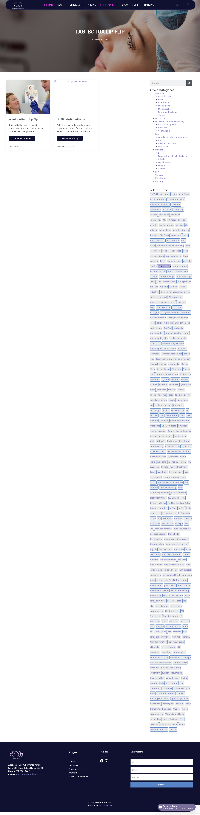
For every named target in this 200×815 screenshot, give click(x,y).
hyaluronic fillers (158, 456)
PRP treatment (172, 611)
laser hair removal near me (170, 482)
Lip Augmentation (158, 508)
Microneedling (165, 109)
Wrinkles (154, 724)
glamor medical (157, 431)
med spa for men (163, 528)
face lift (172, 389)
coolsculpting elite (159, 338)
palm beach (170, 585)
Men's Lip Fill (173, 534)
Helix (152, 441)
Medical (159, 149)
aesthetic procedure (160, 204)
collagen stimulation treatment (176, 312)
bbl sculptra (165, 230)
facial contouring (158, 400)
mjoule (153, 549)
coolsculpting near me (173, 343)
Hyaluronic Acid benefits (178, 451)
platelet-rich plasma (173, 595)
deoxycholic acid (158, 364)
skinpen (186, 637)
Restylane (155, 621)
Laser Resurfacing (168, 487)
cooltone (182, 348)
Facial (170, 395)
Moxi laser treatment (172, 554)
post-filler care (174, 600)
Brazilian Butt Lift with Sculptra (172, 156)
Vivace (161, 115)
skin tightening (169, 647)
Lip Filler (172, 508)
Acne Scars (184, 194)
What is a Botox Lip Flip (23, 119)
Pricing (91, 4)
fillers (182, 415)
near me (154, 559)
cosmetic (154, 353)
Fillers (160, 99)
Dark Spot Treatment (166, 359)
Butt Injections (184, 281)
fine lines (164, 420)
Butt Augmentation (166, 281)
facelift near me (158, 395)
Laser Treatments (78, 776)
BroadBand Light (167, 276)
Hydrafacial (173, 456)
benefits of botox (181, 230)
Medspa (179, 523)
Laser (157, 134)
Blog (125, 4)
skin (169, 631)
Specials (48, 5)
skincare (177, 631)
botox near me (180, 266)
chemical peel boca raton (162, 302)
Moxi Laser (163, 146)
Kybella (161, 159)
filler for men (172, 415)
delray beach (184, 359)
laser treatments (158, 497)
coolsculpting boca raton (177, 333)
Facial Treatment (163, 405)
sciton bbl (174, 621)
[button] (177, 5)
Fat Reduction (177, 410)
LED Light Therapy (176, 497)
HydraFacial (163, 102)
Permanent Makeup (167, 112)
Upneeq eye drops (179, 698)
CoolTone (162, 127)
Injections (161, 462)
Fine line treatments (179, 420)
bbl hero (179, 225)
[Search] (189, 83)
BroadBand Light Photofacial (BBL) (174, 137)
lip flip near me (169, 513)
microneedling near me (177, 544)
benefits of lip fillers (159, 235)
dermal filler (174, 364)
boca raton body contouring (170, 245)
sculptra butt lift (173, 626)
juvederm (154, 467)
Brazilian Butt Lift (158, 271)
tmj (181, 683)
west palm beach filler (173, 719)
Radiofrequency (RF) (173, 616)
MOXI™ (187, 554)
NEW (59, 4)
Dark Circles (161, 118)
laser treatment (178, 492)
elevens (185, 379)
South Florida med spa (161, 662)
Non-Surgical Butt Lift (174, 564)
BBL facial (171, 220)
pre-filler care (162, 606)
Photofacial (155, 595)
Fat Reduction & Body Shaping (169, 121)
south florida (179, 652)
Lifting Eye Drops (158, 503)
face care (161, 389)
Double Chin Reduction (167, 374)
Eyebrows (173, 384)
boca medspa (172, 240)
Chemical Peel (165, 96)
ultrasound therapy (166, 693)
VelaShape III (164, 131)
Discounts (176, 369)
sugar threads (172, 678)
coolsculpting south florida (163, 348)
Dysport (165, 379)
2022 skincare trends (160, 194)
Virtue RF (180, 703)
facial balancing (182, 395)
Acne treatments (176, 199)
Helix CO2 (162, 140)
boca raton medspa (171, 250)
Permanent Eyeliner (159, 590)
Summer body (157, 683)
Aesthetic (159, 93)
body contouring (173, 256)
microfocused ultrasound (176, 539)
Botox (161, 153)
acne (174, 194)
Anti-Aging (164, 214)
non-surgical (156, 564)
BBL (164, 220)
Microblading (164, 105)
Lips (159, 518)
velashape (155, 703)
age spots (167, 209)
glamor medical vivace (161, 436)
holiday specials (174, 441)
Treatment (155, 688)
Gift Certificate (169, 425)
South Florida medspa (180, 657)
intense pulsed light (177, 462)
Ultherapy (159, 175)
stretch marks (180, 662)
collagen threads (165, 323)
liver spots (167, 518)
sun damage (172, 683)
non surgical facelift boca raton (172, 580)
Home (135, 4)
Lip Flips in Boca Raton (71, 119)
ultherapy (167, 688)
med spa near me (182, 528)
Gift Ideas (182, 425)
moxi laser (179, 549)
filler (162, 415)
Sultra (184, 678)
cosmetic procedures (171, 353)
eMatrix (153, 384)
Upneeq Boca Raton (159, 698)
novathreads (156, 585)
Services (75, 4)
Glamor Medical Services (179, 431)
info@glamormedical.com (28, 774)
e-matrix (175, 379)
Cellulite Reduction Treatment (175, 292)
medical (178, 518)
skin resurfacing (176, 642)
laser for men (175, 472)
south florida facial (159, 657)
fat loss (165, 410)
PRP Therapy (164, 162)
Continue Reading (22, 138)
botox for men (174, 261)
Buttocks (164, 286)
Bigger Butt (176, 235)
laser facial (162, 472)
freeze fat (155, 425)
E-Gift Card (107, 5)
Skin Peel (176, 637)
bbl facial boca (166, 225)
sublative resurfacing (172, 672)
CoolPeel (168, 328)
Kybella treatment (178, 467)
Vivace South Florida (174, 714)
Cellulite (173, 286)
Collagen (154, 312)
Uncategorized (162, 178)
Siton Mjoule (160, 631)
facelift (181, 389)
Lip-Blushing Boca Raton (179, 503)
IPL (189, 462)
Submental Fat (157, 678)
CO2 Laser (177, 307)
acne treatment (158, 199)
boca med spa (157, 240)
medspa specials (158, 534)
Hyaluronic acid (172, 446)
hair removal (180, 436)
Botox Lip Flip (165, 266)
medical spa (167, 523)
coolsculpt (179, 328)
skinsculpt (155, 647)
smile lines (166, 652)
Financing (148, 4)
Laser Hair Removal (167, 143)
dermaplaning (163, 369)
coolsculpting (156, 333)
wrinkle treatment (168, 724)
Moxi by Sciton (165, 549)
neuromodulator (168, 559)
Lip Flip (181, 508)
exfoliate (163, 384)
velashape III (168, 703)
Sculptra (162, 165)
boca (185, 235)
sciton (164, 621)
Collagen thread (158, 317)
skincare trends (163, 637)
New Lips (182, 559)
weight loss (155, 719)
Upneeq (159, 181)
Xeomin (162, 168)
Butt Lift (154, 286)
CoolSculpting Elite (167, 124)
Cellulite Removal (158, 297)
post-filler (160, 600)
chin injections (163, 307)
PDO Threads (184, 585)
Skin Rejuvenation (158, 642)
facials (172, 400)
